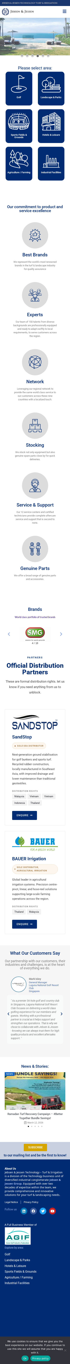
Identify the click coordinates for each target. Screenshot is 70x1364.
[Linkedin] (24, 1211)
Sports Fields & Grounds (19, 136)
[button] (22, 55)
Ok (25, 1358)
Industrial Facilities (51, 172)
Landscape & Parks (51, 97)
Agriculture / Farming (18, 172)
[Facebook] (33, 1211)
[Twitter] (43, 1211)
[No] (65, 1350)
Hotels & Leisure (51, 134)
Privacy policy (40, 1358)
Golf (19, 97)
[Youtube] (52, 1211)
